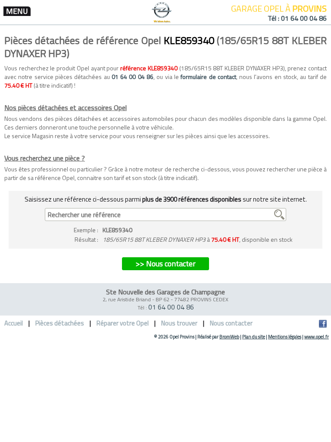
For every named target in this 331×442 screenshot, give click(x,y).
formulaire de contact (208, 76)
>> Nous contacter (166, 263)
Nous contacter (231, 323)
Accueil (13, 323)
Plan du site (253, 336)
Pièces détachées (59, 323)
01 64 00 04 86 (304, 18)
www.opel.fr (316, 336)
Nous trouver (179, 323)
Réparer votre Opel (123, 323)
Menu (17, 11)
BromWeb (229, 336)
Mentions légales (284, 336)
